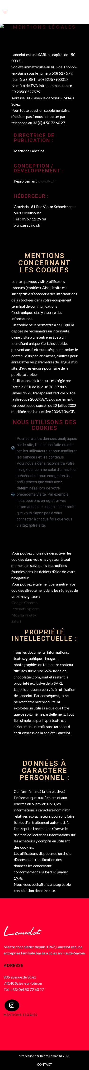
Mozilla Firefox (24, 615)
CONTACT (44, 1064)
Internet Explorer (25, 608)
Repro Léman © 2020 (55, 1056)
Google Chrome (24, 602)
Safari (16, 621)
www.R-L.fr (46, 181)
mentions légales (20, 1014)
